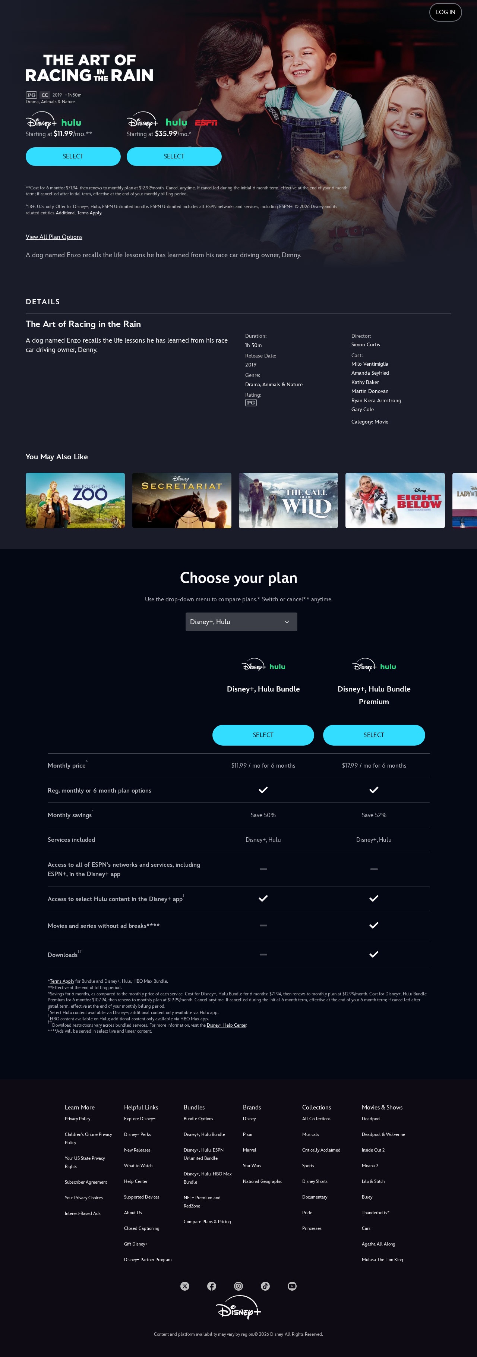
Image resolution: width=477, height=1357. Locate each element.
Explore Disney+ (139, 1118)
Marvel (249, 1150)
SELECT (73, 156)
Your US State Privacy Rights (85, 1162)
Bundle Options (198, 1118)
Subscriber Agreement (86, 1182)
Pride (307, 1212)
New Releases (137, 1150)
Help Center (136, 1181)
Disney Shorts (315, 1181)
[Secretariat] (181, 501)
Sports (308, 1165)
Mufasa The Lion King (382, 1259)
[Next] (462, 499)
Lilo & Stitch (373, 1181)
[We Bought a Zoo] (75, 501)
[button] (149, 1108)
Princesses (312, 1228)
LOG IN (445, 12)
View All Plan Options (54, 236)
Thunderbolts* (375, 1212)
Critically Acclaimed (321, 1150)
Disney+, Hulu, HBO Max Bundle (208, 1178)
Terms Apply (62, 981)
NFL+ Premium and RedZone (202, 1202)
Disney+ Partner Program (148, 1259)
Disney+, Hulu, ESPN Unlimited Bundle (204, 1154)
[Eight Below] (395, 501)
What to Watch (138, 1165)
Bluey (367, 1197)
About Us (133, 1212)
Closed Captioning (141, 1228)
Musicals (310, 1134)
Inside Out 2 (373, 1150)
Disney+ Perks (137, 1134)
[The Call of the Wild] (288, 501)
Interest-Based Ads (83, 1213)
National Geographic (262, 1181)
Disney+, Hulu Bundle (204, 1134)
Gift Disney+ (136, 1244)
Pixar (248, 1134)
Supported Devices (141, 1197)
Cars (366, 1228)
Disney (249, 1118)
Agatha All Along (378, 1244)
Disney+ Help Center (226, 1025)
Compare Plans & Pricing (207, 1221)
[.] (184, 1286)
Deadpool (371, 1118)
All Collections (316, 1118)
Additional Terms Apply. (79, 212)
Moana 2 (370, 1165)
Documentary (314, 1197)
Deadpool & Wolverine (383, 1134)
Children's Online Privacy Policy (88, 1138)
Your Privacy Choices (84, 1197)
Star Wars (252, 1165)
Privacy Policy (77, 1118)
